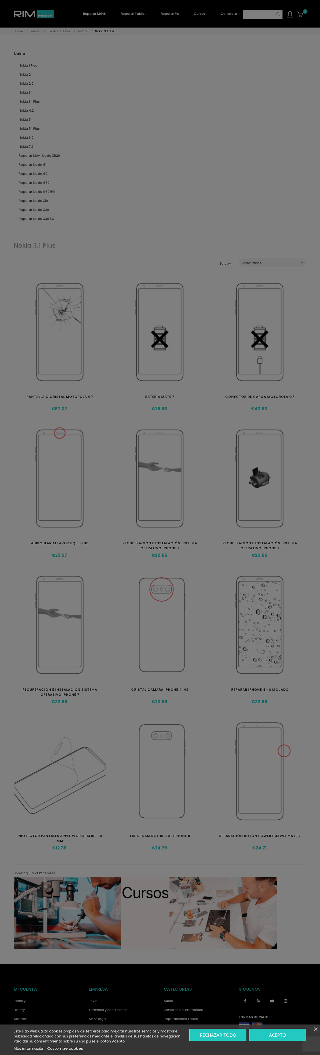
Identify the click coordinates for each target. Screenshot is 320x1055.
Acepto (277, 1035)
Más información (29, 1048)
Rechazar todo (218, 1035)
